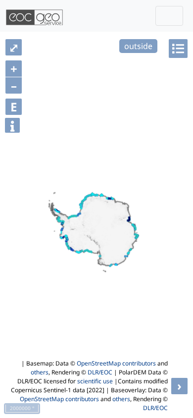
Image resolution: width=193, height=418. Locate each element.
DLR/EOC (100, 372)
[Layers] (178, 48)
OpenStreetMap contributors (116, 363)
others (39, 372)
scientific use (95, 381)
